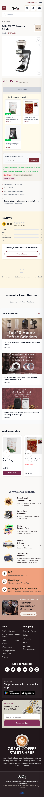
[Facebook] (31, 669)
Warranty (27, 638)
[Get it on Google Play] (12, 693)
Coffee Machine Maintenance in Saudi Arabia (11, 634)
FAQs (25, 642)
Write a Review (22, 254)
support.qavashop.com (17, 575)
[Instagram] (36, 669)
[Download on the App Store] (28, 693)
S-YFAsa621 (12, 33)
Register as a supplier (28, 614)
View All (39, 313)
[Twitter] (19, 669)
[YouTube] (7, 669)
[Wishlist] (27, 8)
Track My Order (32, 2)
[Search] (5, 14)
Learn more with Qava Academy (22, 302)
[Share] (38, 45)
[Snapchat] (25, 669)
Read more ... (8, 347)
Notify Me (33, 160)
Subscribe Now (22, 723)
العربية (40, 2)
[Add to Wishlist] (38, 39)
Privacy (5, 657)
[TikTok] (13, 669)
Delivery (26, 635)
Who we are (7, 646)
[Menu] (4, 8)
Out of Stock (22, 89)
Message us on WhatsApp (18, 583)
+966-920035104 (14, 591)
